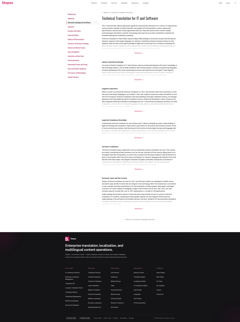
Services (114, 3)
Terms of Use (107, 318)
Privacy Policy (98, 318)
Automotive (71, 27)
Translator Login (84, 318)
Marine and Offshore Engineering (77, 69)
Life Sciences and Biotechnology (77, 73)
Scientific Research (73, 77)
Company (146, 3)
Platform (94, 3)
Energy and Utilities (73, 35)
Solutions (104, 3)
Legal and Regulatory (73, 52)
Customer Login (71, 318)
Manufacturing (72, 14)
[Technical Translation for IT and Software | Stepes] (7, 3)
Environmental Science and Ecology (77, 65)
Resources (135, 3)
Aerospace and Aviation (74, 31)
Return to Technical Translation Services (118, 12)
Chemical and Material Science (76, 48)
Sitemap (131, 318)
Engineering (71, 18)
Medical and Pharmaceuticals (76, 39)
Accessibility (123, 318)
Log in (228, 3)
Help (220, 3)
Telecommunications (73, 60)
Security (115, 318)
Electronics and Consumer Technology (78, 44)
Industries (124, 3)
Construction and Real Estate (76, 56)
